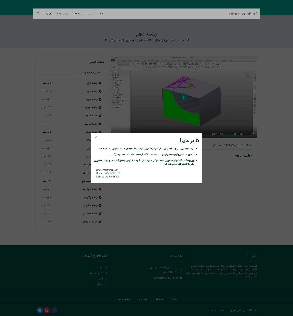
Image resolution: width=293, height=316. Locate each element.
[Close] (95, 137)
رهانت (134, 148)
